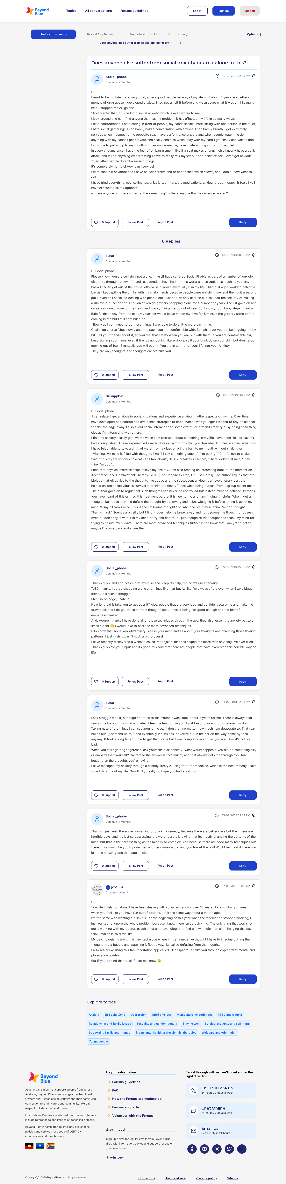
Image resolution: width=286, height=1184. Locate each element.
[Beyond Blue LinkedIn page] (242, 1156)
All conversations (98, 11)
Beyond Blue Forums (42, 11)
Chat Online (213, 1108)
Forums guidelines (134, 11)
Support (249, 10)
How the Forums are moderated (136, 1099)
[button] (96, 222)
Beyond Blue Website (43, 1077)
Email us (209, 1128)
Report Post (165, 222)
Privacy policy (206, 1178)
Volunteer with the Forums (133, 1116)
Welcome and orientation (219, 1032)
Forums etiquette (125, 1107)
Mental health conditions (145, 34)
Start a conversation (53, 34)
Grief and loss (161, 1014)
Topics (71, 11)
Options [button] (252, 34)
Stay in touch (115, 1157)
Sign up (223, 10)
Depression (139, 1014)
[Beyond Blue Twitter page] (229, 1156)
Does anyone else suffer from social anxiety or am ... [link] (135, 42)
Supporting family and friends (109, 1032)
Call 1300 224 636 (218, 1088)
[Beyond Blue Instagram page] (217, 1156)
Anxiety (182, 34)
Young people (98, 1041)
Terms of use (175, 1178)
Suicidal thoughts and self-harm (227, 1023)
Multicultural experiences (194, 1014)
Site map (233, 1178)
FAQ (115, 1090)
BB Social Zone (114, 1014)
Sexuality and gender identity (156, 1023)
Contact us (146, 1178)
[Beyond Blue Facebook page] (192, 1156)
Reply (243, 222)
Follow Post (135, 222)
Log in (197, 10)
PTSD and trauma (230, 1014)
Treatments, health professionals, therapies (166, 1032)
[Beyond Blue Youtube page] (204, 1156)
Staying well (190, 1023)
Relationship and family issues (110, 1023)
